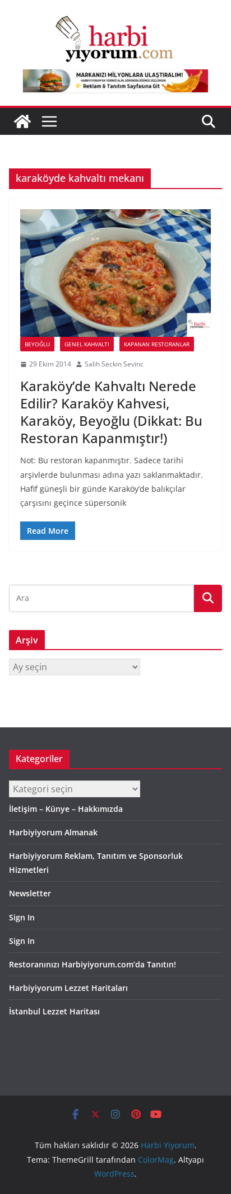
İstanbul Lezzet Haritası (54, 1011)
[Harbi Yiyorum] (22, 121)
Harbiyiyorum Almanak (53, 832)
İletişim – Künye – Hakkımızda (66, 808)
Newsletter (30, 893)
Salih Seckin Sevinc (114, 364)
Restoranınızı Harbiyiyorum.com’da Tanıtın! (92, 964)
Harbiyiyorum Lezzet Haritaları (68, 988)
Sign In (22, 917)
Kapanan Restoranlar (157, 344)
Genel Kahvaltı (86, 344)
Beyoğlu (37, 344)
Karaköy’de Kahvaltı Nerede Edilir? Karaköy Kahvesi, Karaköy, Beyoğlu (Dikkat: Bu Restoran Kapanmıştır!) (111, 412)
